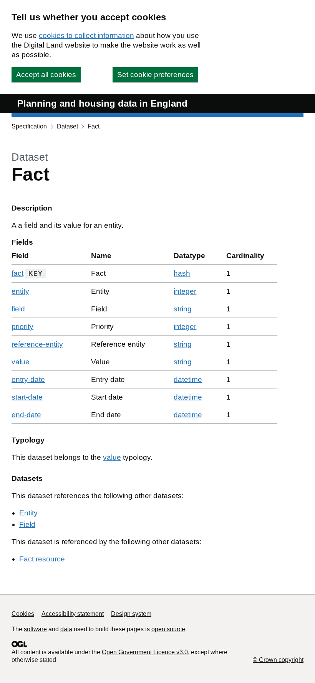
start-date (27, 397)
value (21, 362)
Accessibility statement (72, 614)
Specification (29, 126)
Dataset (67, 126)
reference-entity (37, 344)
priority (22, 327)
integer (185, 291)
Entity (28, 513)
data (66, 629)
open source (168, 629)
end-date (26, 415)
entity (20, 291)
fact (17, 273)
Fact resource (42, 559)
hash (182, 273)
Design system (131, 614)
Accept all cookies (46, 75)
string (183, 309)
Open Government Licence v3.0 (145, 652)
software (35, 629)
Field (27, 524)
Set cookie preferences (155, 75)
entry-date (28, 379)
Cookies (23, 614)
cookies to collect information (86, 35)
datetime (188, 379)
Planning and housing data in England (102, 103)
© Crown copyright (278, 660)
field (18, 309)
